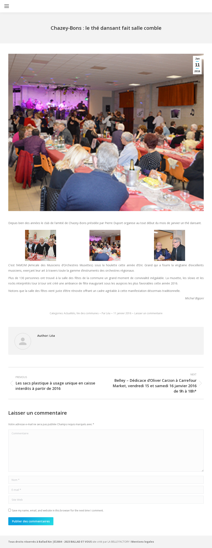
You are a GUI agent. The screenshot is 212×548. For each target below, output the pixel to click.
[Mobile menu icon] (6, 6)
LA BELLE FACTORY (118, 541)
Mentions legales (142, 541)
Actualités (69, 313)
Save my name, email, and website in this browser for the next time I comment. (58, 510)
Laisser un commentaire (148, 313)
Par (106, 313)
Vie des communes (87, 313)
